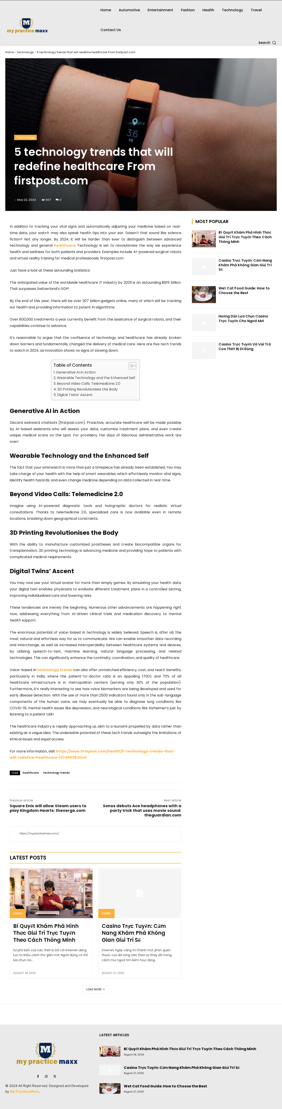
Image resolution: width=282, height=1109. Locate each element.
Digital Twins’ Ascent (75, 394)
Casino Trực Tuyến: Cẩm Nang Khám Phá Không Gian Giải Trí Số (134, 932)
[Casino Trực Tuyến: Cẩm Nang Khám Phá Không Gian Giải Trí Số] (139, 893)
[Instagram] (46, 1076)
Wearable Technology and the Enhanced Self (96, 377)
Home (9, 52)
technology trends (56, 773)
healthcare (31, 773)
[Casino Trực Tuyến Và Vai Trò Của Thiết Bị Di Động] (204, 350)
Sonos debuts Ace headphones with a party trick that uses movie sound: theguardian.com (142, 810)
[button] (267, 42)
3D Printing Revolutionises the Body (87, 389)
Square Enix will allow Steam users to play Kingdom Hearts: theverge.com (48, 808)
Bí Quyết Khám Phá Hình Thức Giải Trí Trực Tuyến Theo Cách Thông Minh (46, 932)
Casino (18, 913)
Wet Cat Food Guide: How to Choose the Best (244, 290)
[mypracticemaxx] (47, 22)
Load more (94, 989)
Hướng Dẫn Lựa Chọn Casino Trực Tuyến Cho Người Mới (243, 318)
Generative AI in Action (76, 372)
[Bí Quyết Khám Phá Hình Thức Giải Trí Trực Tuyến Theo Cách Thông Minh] (51, 893)
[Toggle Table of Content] (130, 366)
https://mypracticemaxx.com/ (39, 833)
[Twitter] (55, 1076)
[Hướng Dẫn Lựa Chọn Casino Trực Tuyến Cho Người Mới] (204, 322)
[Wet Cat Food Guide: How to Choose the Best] (204, 294)
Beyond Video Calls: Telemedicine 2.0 (88, 383)
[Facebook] (38, 1076)
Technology (25, 52)
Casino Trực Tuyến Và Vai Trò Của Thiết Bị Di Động (245, 346)
